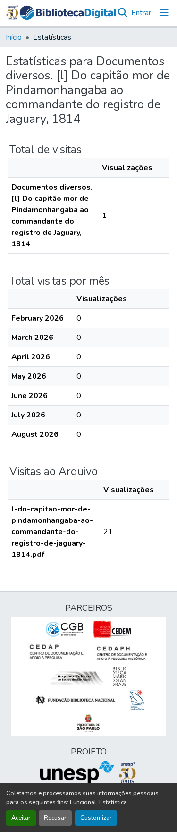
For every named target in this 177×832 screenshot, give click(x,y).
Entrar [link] (141, 13)
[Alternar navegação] (164, 13)
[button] (68, 13)
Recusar (55, 818)
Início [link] (14, 37)
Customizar (96, 818)
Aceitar (21, 818)
